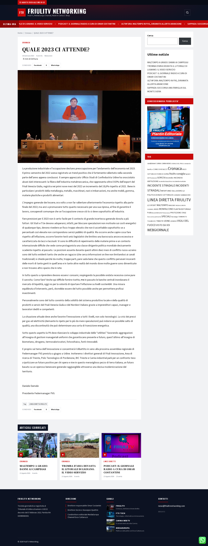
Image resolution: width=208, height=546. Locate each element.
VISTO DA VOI (163, 225)
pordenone (158, 212)
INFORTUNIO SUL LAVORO (171, 190)
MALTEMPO (162, 205)
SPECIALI (166, 216)
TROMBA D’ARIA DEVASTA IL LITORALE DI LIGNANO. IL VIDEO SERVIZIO (79, 469)
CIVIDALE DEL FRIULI (177, 164)
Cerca (150, 35)
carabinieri (151, 163)
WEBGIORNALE (158, 230)
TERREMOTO (182, 217)
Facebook (38, 65)
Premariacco (166, 213)
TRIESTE (159, 221)
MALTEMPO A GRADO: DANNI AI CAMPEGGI (34, 467)
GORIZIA (161, 177)
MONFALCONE (166, 209)
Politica (150, 212)
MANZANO (172, 205)
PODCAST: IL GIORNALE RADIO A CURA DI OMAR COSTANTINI (74, 23)
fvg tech (188, 174)
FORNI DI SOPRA (163, 174)
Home (20, 33)
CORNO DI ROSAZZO (160, 169)
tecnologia (174, 217)
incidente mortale (179, 181)
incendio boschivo (165, 181)
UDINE (167, 221)
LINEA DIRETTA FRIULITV (38, 404)
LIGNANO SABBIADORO (182, 195)
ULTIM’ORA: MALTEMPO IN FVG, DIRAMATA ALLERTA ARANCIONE (139, 23)
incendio (169, 177)
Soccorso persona (154, 217)
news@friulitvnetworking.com (171, 506)
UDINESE (173, 221)
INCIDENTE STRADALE (161, 185)
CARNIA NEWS (166, 163)
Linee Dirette (110, 461)
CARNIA (158, 164)
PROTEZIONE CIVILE (178, 212)
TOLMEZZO (151, 221)
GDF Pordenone (152, 178)
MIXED (156, 209)
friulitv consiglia (177, 174)
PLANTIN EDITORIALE (182, 209)
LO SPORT (151, 205)
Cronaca (28, 33)
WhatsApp (55, 65)
